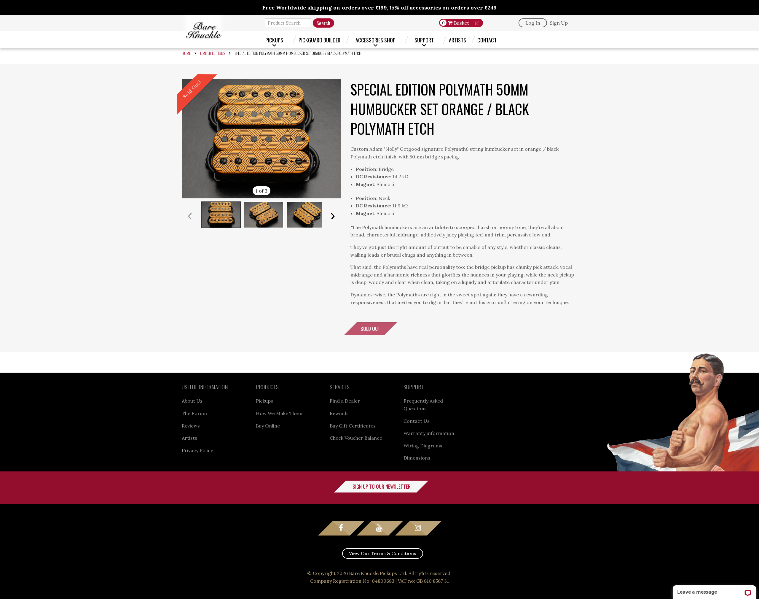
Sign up (559, 23)
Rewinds (339, 413)
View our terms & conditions (382, 553)
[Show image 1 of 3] (221, 214)
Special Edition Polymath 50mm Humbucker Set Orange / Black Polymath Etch (298, 53)
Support (424, 40)
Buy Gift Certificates (353, 426)
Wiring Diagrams (423, 446)
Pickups (274, 40)
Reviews (191, 426)
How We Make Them (279, 413)
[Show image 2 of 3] (264, 214)
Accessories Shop (375, 40)
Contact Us (417, 421)
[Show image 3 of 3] (306, 214)
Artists (457, 40)
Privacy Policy (197, 450)
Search (323, 23)
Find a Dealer (345, 401)
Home (186, 53)
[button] (261, 138)
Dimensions (417, 458)
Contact (487, 40)
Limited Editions (212, 53)
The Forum (194, 413)
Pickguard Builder (319, 40)
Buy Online (268, 426)
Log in (532, 23)
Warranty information (429, 433)
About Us (192, 401)
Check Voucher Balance (356, 438)
